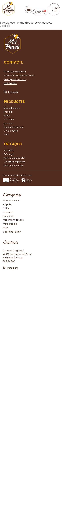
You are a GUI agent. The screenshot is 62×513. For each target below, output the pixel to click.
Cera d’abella (11, 130)
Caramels (9, 119)
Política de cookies (14, 165)
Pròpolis (8, 112)
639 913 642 (10, 83)
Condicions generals (14, 161)
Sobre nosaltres (12, 231)
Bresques (9, 123)
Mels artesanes (12, 108)
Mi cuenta (9, 150)
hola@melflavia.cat (15, 79)
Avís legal (9, 154)
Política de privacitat (14, 158)
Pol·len (7, 115)
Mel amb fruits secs (14, 127)
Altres (7, 134)
